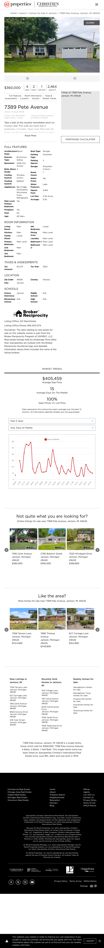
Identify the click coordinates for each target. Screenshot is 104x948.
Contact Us (88, 797)
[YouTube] (32, 884)
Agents (86, 792)
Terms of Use (89, 803)
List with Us (89, 795)
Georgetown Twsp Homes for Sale (82, 694)
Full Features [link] (15, 96)
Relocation (55, 800)
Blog (52, 805)
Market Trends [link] (49, 98)
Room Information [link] (33, 96)
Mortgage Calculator (80, 139)
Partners (54, 803)
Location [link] (24, 98)
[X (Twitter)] (18, 884)
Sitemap (84, 886)
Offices (86, 789)
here (27, 945)
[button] (80, 110)
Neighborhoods (57, 797)
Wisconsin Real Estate (18, 800)
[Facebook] (11, 884)
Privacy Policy (89, 800)
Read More (30, 135)
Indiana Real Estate (17, 795)
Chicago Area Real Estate (19, 792)
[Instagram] (25, 884)
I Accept (90, 941)
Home (52, 789)
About (53, 792)
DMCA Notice (89, 805)
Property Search (57, 795)
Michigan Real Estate (17, 797)
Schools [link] (36, 98)
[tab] (52, 369)
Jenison (20, 118)
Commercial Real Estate (19, 789)
